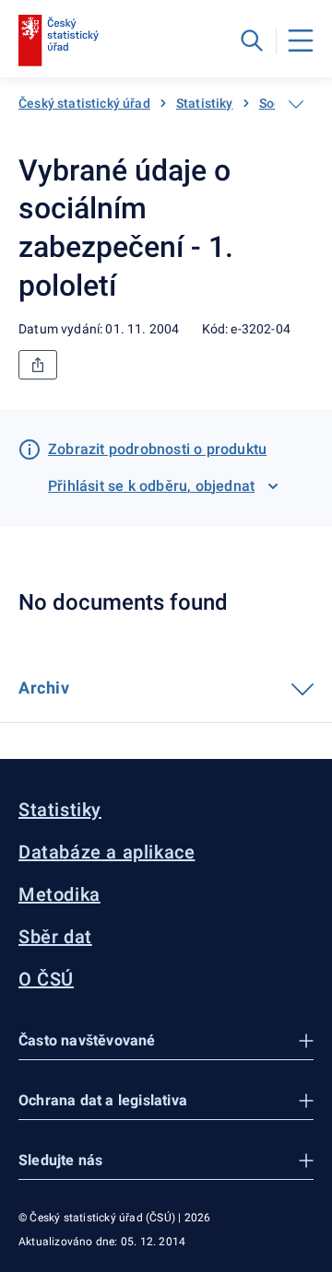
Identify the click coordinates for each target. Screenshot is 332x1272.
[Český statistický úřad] (58, 40)
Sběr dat (55, 937)
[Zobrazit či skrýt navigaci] (296, 104)
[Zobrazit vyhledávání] (252, 40)
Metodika (59, 894)
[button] (166, 1041)
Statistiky (204, 103)
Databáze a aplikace (106, 852)
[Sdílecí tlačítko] (37, 364)
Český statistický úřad (84, 103)
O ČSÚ (46, 979)
